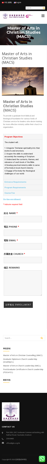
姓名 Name (11, 213)
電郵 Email (11, 240)
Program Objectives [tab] (14, 137)
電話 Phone (11, 226)
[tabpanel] (22, 159)
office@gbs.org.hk (13, 443)
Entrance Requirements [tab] (15, 182)
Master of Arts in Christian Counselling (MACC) (22, 355)
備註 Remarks (12, 267)
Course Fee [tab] (10, 193)
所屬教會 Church (14, 254)
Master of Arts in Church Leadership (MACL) (22, 365)
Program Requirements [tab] (15, 187)
